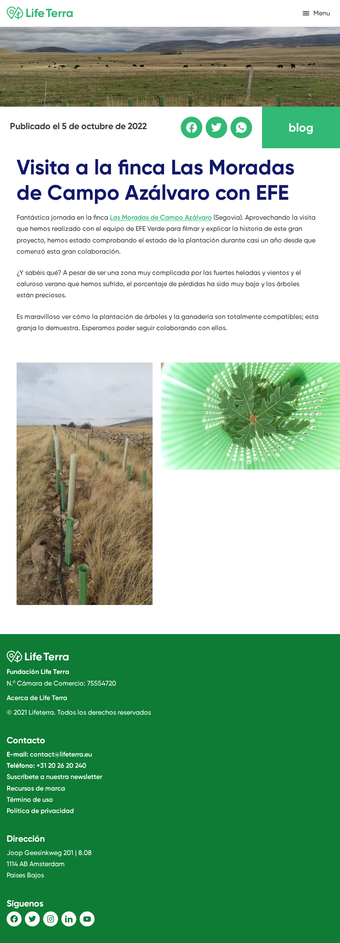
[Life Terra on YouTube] (87, 918)
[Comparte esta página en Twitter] (211, 122)
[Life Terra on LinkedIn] (68, 918)
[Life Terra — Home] (40, 13)
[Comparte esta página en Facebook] (186, 122)
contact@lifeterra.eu (61, 754)
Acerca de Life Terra (37, 698)
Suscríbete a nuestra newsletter (54, 777)
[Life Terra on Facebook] (14, 918)
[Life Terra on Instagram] (50, 918)
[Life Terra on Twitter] (32, 918)
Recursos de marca (36, 788)
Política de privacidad (40, 811)
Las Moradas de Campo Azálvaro (161, 217)
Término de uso (30, 799)
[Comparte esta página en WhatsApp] (235, 122)
